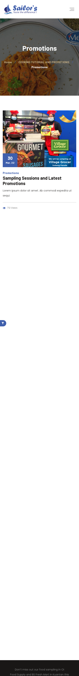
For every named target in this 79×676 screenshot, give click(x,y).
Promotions (11, 173)
